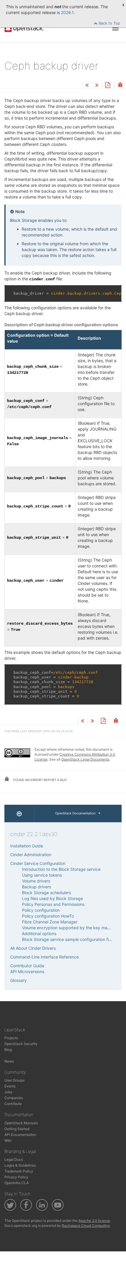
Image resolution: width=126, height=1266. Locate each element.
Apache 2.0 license (94, 1220)
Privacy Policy (16, 1177)
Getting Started (16, 1129)
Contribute (13, 1103)
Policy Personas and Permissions (53, 904)
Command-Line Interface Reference (44, 956)
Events (10, 1086)
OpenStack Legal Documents (85, 759)
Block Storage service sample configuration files (68, 939)
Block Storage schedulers (46, 892)
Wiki (7, 1140)
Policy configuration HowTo (48, 915)
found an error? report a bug (39, 780)
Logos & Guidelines (20, 1165)
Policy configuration (41, 910)
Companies (13, 1098)
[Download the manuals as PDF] (107, 85)
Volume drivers (36, 880)
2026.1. (68, 12)
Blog (8, 1049)
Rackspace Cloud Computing (86, 1225)
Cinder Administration (30, 854)
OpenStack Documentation (75, 813)
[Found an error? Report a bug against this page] (120, 85)
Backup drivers (36, 886)
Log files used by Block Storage (52, 898)
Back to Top (109, 23)
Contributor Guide (27, 965)
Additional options (39, 933)
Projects (11, 1038)
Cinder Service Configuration (37, 863)
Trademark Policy (18, 1171)
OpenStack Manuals (21, 1123)
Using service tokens (42, 875)
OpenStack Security (21, 1044)
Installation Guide (26, 845)
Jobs (8, 1092)
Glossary (18, 980)
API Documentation (20, 1134)
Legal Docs (13, 1159)
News (9, 1061)
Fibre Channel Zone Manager (49, 921)
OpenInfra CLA (16, 1183)
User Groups (14, 1080)
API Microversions (27, 971)
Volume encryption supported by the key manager (70, 927)
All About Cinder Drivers (33, 948)
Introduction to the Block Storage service (61, 869)
